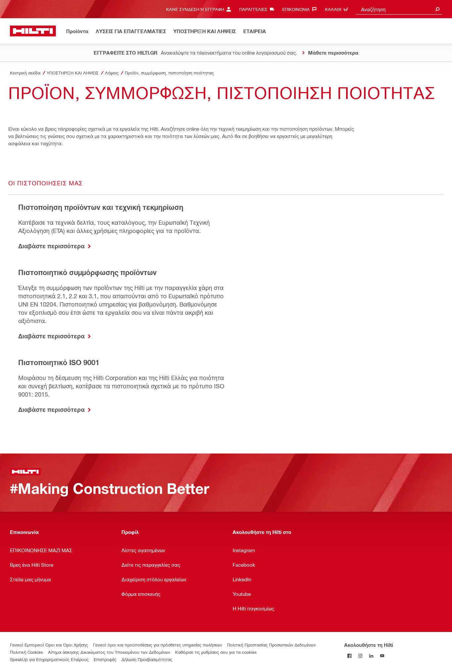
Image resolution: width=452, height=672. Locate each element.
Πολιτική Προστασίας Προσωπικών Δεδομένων (271, 644)
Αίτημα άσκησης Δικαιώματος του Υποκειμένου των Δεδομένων (109, 651)
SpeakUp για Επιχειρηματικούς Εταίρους (49, 659)
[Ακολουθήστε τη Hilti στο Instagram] (360, 655)
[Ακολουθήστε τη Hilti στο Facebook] (349, 655)
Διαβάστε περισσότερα (52, 246)
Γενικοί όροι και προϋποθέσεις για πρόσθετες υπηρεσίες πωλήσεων (157, 644)
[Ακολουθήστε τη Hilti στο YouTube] (382, 655)
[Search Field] (437, 9)
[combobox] (399, 9)
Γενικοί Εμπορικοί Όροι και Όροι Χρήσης (49, 644)
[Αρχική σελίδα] (33, 30)
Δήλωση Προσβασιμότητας (146, 659)
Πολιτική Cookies (26, 651)
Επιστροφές (105, 659)
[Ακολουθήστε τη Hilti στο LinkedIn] (371, 655)
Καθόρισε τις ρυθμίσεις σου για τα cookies (216, 651)
